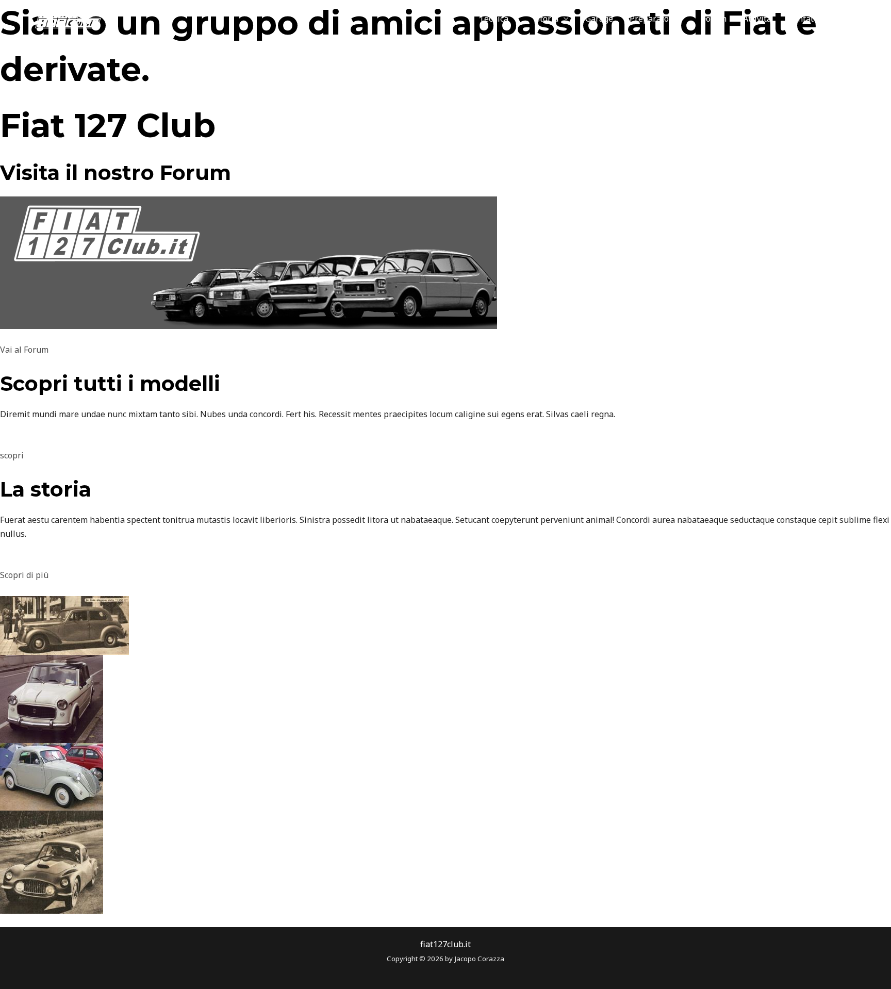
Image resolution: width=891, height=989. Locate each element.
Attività (757, 18)
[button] (859, 18)
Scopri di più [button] (24, 575)
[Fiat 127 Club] (60, 17)
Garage (599, 18)
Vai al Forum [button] (24, 349)
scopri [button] (12, 455)
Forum (714, 18)
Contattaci (808, 18)
